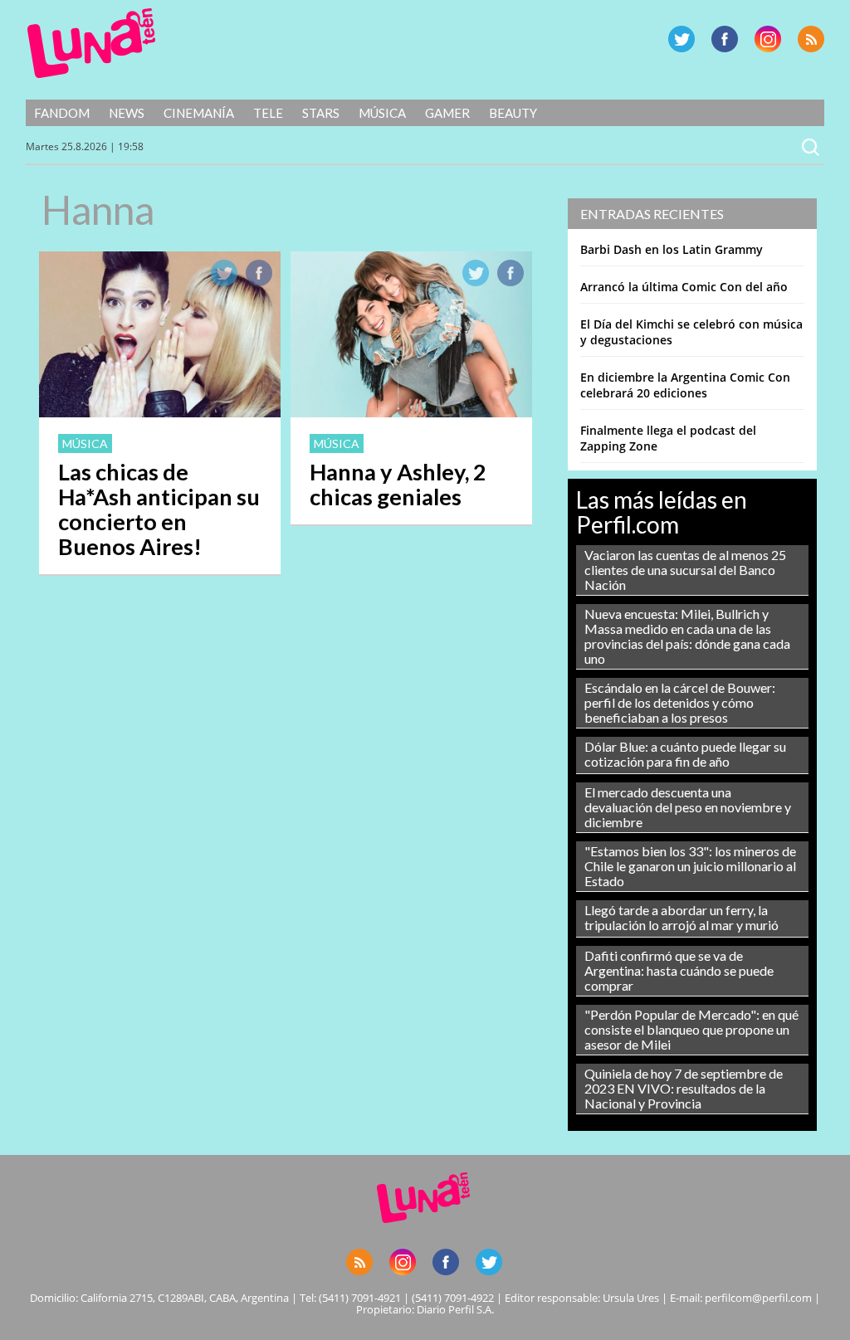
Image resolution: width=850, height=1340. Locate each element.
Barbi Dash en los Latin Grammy (671, 249)
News (126, 112)
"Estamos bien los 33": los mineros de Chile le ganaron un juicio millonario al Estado (690, 866)
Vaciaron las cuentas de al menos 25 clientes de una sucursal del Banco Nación (685, 569)
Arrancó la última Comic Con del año (684, 287)
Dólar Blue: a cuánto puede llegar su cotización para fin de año (685, 753)
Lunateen (92, 43)
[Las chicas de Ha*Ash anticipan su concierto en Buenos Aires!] (160, 412)
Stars (321, 112)
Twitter (681, 39)
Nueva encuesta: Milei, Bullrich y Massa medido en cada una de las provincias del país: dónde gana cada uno (687, 636)
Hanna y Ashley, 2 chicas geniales (398, 484)
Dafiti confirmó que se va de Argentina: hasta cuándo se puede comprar (679, 970)
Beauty (513, 112)
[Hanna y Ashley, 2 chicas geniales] (411, 412)
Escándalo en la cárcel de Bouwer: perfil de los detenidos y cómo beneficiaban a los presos (679, 702)
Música (382, 112)
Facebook (724, 39)
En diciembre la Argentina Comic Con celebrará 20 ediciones (685, 385)
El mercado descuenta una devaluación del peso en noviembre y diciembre (687, 807)
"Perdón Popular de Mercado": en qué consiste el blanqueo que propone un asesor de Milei (691, 1029)
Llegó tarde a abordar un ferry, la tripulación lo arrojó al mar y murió (681, 917)
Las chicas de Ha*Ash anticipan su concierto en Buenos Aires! (159, 509)
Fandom (62, 112)
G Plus (768, 39)
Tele (268, 112)
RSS (811, 39)
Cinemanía (199, 112)
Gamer (447, 112)
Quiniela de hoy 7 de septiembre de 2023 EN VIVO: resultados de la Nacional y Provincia (683, 1088)
